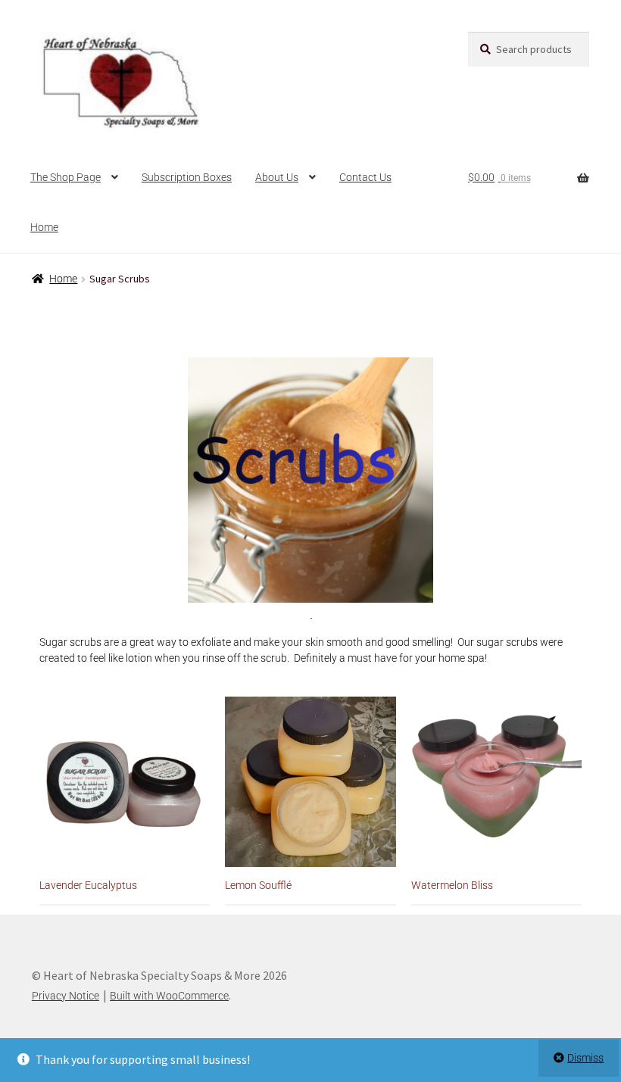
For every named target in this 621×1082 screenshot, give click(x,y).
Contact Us (365, 177)
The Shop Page (65, 177)
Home (44, 227)
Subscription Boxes (187, 177)
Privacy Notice (65, 996)
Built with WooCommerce (169, 996)
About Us (276, 177)
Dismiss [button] (585, 1058)
